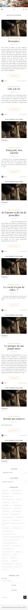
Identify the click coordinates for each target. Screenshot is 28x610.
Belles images (7, 496)
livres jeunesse (7, 551)
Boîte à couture (8, 499)
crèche (5, 514)
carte (14, 502)
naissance (6, 554)
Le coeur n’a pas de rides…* (14, 288)
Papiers (14, 560)
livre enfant (17, 545)
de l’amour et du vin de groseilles (14, 214)
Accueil (15, 607)
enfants (5, 520)
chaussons (18, 505)
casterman (6, 505)
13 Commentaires (22, 251)
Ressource (14, 41)
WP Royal (11, 607)
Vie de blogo (7, 566)
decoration (15, 514)
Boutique (19, 607)
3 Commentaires (23, 435)
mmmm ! (19, 551)
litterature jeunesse (9, 542)
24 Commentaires (22, 383)
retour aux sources (14, 38)
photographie (7, 563)
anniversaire (17, 493)
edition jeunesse (8, 517)
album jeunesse (16, 490)
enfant (20, 517)
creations (17, 511)
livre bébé (6, 545)
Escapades (16, 520)
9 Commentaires (23, 310)
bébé (19, 499)
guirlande (6, 528)
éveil (5, 569)
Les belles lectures (9, 534)
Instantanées (18, 528)
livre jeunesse (7, 548)
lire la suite (14, 75)
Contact (23, 607)
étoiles (18, 566)
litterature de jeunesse (10, 539)
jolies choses (7, 530)
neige (15, 554)
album (5, 490)
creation (6, 511)
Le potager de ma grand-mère (14, 347)
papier (5, 560)
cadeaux (5, 502)
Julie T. (5, 80)
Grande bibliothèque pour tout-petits (13, 524)
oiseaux (13, 557)
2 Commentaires (23, 114)
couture (17, 508)
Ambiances (6, 493)
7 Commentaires (23, 176)
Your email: (4, 578)
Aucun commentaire (22, 81)
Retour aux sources (14, 418)
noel (4, 557)
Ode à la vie (14, 88)
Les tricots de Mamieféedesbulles (13, 536)
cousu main (6, 508)
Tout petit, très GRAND (14, 151)
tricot (18, 563)
